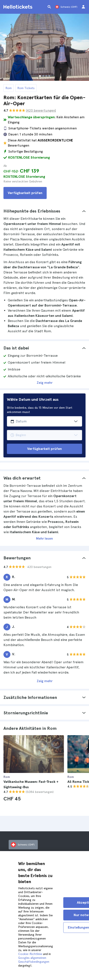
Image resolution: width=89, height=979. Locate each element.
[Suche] (49, 7)
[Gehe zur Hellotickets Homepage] (18, 7)
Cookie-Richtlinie (30, 954)
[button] (44, 211)
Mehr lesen (44, 538)
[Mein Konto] (83, 7)
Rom (8, 88)
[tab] (44, 211)
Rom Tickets (26, 88)
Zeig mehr (44, 383)
